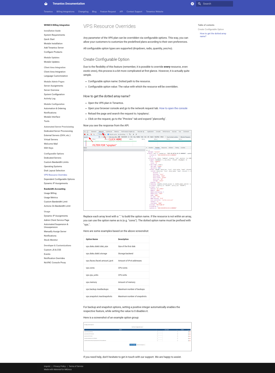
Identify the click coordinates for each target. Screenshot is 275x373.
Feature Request (108, 11)
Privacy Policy (59, 366)
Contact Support (134, 11)
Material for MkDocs (63, 369)
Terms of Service (76, 366)
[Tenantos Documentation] (46, 4)
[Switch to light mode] (192, 4)
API (121, 11)
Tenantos (48, 11)
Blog (94, 11)
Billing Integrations (65, 11)
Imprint (47, 366)
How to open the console (173, 108)
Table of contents (206, 25)
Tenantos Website (154, 11)
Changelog (83, 11)
